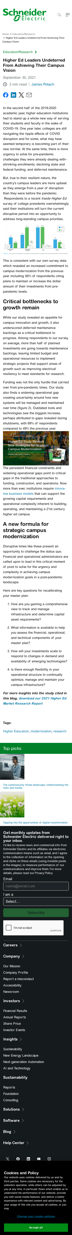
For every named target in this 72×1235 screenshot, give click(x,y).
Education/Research (23, 34)
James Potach (42, 84)
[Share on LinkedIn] (13, 95)
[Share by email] (29, 95)
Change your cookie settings (36, 1216)
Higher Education (16, 731)
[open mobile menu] (67, 15)
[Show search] (59, 15)
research (59, 731)
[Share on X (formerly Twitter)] (21, 95)
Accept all (36, 1227)
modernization (41, 731)
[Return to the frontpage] (23, 15)
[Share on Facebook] (5, 95)
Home (5, 34)
